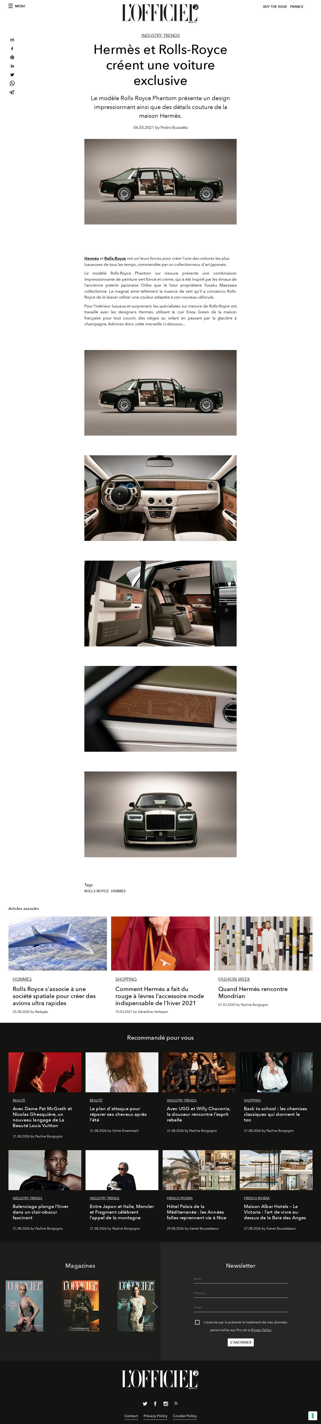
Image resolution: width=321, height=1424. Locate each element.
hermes (118, 891)
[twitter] (12, 75)
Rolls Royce (96, 891)
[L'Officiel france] (160, 13)
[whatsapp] (12, 84)
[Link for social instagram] (165, 1404)
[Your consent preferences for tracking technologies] (312, 1415)
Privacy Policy (261, 1330)
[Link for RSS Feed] (176, 1404)
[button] (155, 1307)
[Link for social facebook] (155, 1404)
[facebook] (12, 49)
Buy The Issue (275, 7)
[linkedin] (12, 66)
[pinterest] (12, 58)
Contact (131, 1416)
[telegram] (12, 92)
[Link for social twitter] (145, 1404)
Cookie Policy (185, 1416)
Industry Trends (160, 35)
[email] (12, 40)
